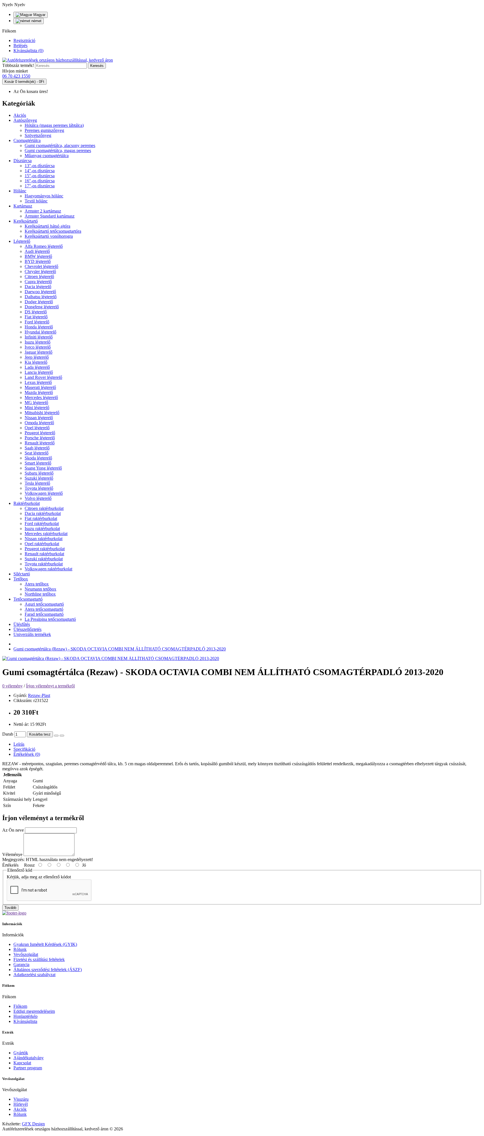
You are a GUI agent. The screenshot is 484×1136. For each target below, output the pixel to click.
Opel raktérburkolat (42, 543)
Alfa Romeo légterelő (44, 246)
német (35, 21)
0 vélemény (12, 686)
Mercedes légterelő (41, 397)
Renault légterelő (40, 442)
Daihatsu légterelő (41, 296)
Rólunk (20, 949)
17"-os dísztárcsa (40, 185)
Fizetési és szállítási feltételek (39, 959)
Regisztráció (24, 40)
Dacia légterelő (38, 286)
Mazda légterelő (39, 392)
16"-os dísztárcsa (40, 180)
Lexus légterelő (38, 382)
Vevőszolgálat (25, 954)
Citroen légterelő (39, 276)
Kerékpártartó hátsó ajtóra (47, 226)
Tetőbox (20, 579)
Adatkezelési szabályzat (34, 974)
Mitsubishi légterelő (42, 412)
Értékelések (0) (26, 754)
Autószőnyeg (25, 120)
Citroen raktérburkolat (44, 508)
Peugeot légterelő (40, 432)
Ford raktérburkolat (42, 523)
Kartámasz (22, 206)
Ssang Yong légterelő (43, 468)
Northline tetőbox (40, 594)
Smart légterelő (38, 463)
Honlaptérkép (25, 1016)
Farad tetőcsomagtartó (44, 614)
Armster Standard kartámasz (50, 216)
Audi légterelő (37, 251)
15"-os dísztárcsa (40, 175)
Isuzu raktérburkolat (42, 528)
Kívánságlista (25, 1021)
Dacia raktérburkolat (43, 513)
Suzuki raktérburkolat (44, 558)
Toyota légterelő (39, 488)
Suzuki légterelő (39, 478)
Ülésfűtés (21, 624)
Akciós (19, 115)
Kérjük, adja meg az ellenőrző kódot (39, 876)
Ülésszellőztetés (27, 629)
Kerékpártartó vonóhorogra (49, 236)
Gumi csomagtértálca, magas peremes (58, 150)
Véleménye (12, 854)
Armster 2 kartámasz (43, 211)
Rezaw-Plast (39, 695)
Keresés (97, 66)
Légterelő (21, 241)
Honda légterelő (39, 327)
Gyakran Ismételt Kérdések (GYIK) (45, 944)
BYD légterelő (38, 261)
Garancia (21, 964)
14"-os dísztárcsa (40, 170)
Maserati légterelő (40, 387)
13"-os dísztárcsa (40, 165)
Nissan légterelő (39, 417)
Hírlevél (20, 1104)
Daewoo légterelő (40, 291)
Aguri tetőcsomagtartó (44, 604)
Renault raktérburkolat (44, 553)
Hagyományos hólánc (44, 195)
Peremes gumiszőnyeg (44, 130)
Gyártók (20, 1052)
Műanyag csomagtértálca (47, 155)
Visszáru (21, 1099)
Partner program (27, 1067)
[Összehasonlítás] (62, 735)
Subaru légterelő (39, 473)
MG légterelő (36, 402)
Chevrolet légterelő (41, 266)
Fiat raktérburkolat (41, 518)
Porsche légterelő (40, 437)
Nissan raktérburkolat (43, 538)
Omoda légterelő (39, 422)
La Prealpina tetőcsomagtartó (50, 619)
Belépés (20, 45)
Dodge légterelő (39, 301)
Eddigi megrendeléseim (34, 1011)
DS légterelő (36, 311)
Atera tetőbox (37, 584)
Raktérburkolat (26, 503)
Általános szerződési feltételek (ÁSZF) (47, 969)
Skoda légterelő (38, 458)
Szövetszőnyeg (38, 135)
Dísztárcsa (22, 160)
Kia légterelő (36, 362)
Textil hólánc (36, 201)
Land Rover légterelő (43, 377)
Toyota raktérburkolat (44, 563)
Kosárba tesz (40, 734)
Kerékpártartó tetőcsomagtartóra (53, 231)
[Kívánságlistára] (56, 735)
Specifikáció (24, 749)
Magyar (38, 15)
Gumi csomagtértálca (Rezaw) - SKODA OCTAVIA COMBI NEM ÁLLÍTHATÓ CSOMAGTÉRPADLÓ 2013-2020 (119, 649)
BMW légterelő (38, 256)
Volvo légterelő (38, 498)
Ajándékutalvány (28, 1057)
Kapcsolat (22, 1062)
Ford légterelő (37, 321)
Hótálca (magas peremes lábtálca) (54, 125)
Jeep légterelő (37, 357)
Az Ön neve (13, 830)
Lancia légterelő (39, 372)
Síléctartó (21, 574)
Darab (7, 734)
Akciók (20, 1109)
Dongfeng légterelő (42, 306)
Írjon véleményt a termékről (50, 686)
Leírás (18, 744)
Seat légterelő (36, 453)
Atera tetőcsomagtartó (44, 609)
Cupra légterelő (38, 281)
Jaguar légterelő (38, 352)
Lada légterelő (37, 367)
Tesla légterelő (37, 483)
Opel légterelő (37, 427)
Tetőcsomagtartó (28, 599)
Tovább (10, 908)
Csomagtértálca (27, 140)
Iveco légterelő (38, 347)
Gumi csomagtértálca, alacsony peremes (60, 145)
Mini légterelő (37, 407)
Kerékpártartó (25, 221)
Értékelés (10, 865)
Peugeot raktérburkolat (45, 548)
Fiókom (20, 1006)
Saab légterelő (37, 447)
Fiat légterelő (36, 316)
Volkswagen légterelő (44, 493)
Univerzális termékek (32, 634)
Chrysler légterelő (40, 271)
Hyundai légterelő (40, 332)
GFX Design (33, 1123)
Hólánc (19, 190)
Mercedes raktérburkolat (46, 533)
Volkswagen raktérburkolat (48, 568)
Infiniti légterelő (39, 337)
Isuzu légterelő (37, 342)
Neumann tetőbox (40, 589)
